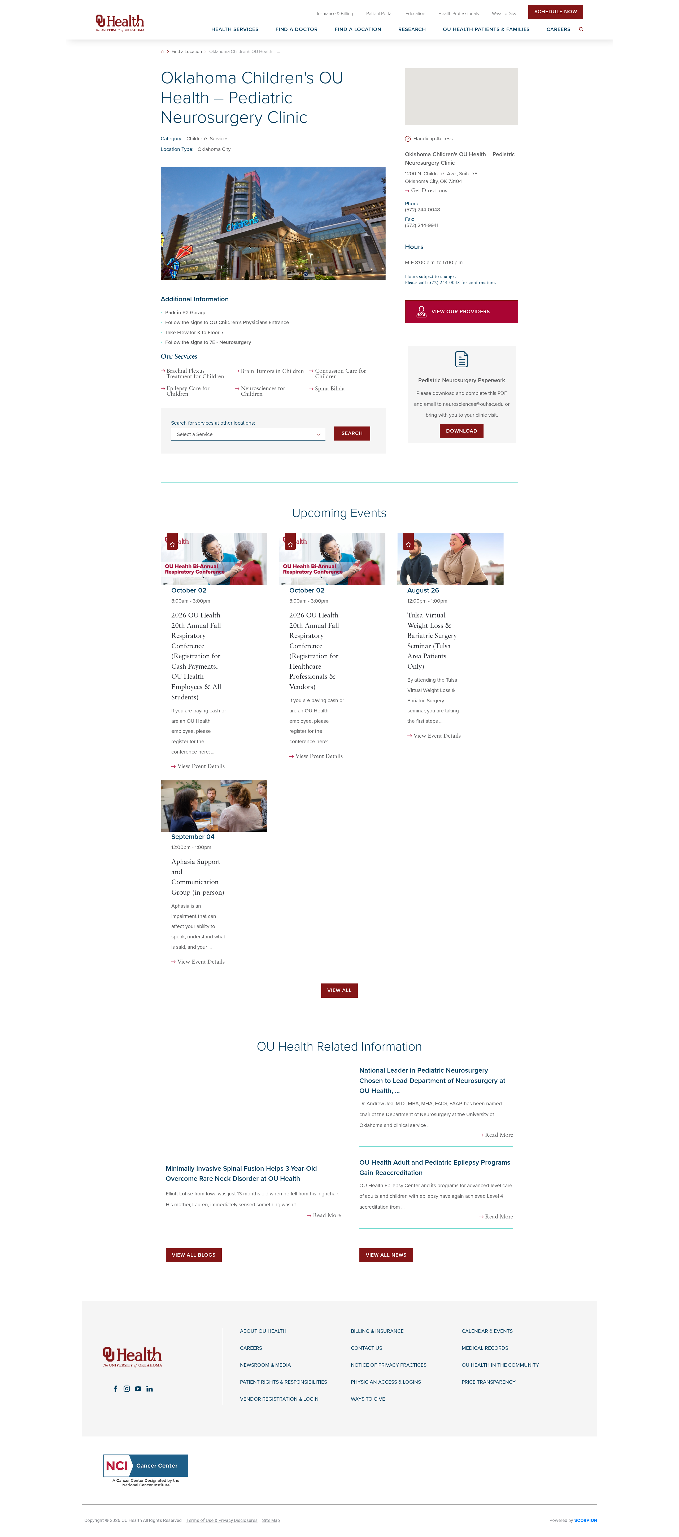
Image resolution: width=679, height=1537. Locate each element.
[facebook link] (115, 1388)
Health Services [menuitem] (235, 30)
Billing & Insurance (377, 1331)
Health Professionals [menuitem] (458, 13)
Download (461, 431)
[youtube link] (138, 1388)
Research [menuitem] (412, 30)
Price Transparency (489, 1382)
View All (339, 990)
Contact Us (366, 1348)
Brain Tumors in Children (272, 371)
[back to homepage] (162, 51)
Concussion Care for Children (340, 374)
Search (352, 433)
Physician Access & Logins (386, 1382)
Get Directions (429, 191)
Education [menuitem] (415, 13)
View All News (386, 1255)
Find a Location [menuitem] (358, 30)
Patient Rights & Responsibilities (283, 1382)
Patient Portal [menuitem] (379, 13)
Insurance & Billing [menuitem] (335, 13)
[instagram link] (127, 1388)
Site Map (271, 1520)
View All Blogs (194, 1255)
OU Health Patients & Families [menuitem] (486, 30)
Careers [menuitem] (559, 30)
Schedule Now (555, 11)
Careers (251, 1348)
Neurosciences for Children (263, 391)
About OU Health (263, 1331)
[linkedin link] (149, 1388)
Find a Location (187, 51)
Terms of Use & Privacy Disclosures (222, 1520)
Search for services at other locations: (213, 423)
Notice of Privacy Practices (388, 1365)
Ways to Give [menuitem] (504, 13)
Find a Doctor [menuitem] (297, 30)
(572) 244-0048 (422, 209)
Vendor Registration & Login (279, 1399)
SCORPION (585, 1520)
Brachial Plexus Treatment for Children (195, 374)
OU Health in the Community (500, 1365)
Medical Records (485, 1348)
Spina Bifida (330, 389)
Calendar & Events (487, 1331)
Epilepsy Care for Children (188, 391)
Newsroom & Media (265, 1365)
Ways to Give (368, 1399)
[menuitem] (581, 29)
